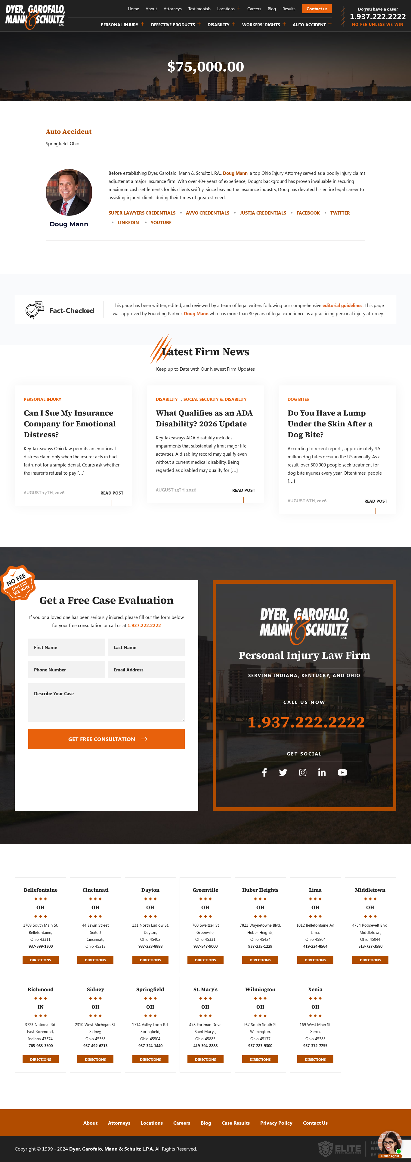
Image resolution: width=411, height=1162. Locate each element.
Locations (226, 8)
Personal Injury (119, 24)
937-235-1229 (260, 946)
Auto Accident (309, 24)
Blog (272, 8)
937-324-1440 (150, 1045)
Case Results (236, 1123)
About (151, 8)
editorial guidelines (343, 305)
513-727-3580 (370, 946)
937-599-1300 (41, 946)
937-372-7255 (315, 1045)
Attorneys (173, 8)
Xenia (315, 989)
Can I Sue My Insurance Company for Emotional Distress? (70, 423)
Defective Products (173, 24)
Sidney (95, 989)
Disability (219, 24)
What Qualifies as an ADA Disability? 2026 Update (204, 418)
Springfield (150, 989)
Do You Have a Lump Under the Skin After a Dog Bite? (330, 423)
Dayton (150, 889)
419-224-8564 (315, 946)
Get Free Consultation (101, 739)
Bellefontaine (40, 889)
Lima (315, 889)
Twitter (340, 213)
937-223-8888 (150, 946)
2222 (378, 16)
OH (40, 907)
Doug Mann (235, 173)
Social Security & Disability (215, 399)
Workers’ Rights (261, 24)
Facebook (308, 213)
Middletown (370, 889)
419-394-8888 (205, 1045)
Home (133, 8)
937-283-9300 (260, 1045)
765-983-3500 (41, 1045)
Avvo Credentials (207, 213)
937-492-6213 (95, 1045)
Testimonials (199, 8)
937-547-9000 (205, 946)
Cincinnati (95, 889)
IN (41, 1006)
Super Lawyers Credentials (142, 213)
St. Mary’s (205, 989)
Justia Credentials (263, 213)
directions (40, 959)
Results (289, 8)
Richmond (41, 989)
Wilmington (260, 989)
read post (111, 493)
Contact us (317, 8)
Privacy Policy (276, 1123)
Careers (254, 8)
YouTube (161, 222)
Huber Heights (260, 889)
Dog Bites (298, 399)
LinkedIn (129, 222)
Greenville (205, 889)
